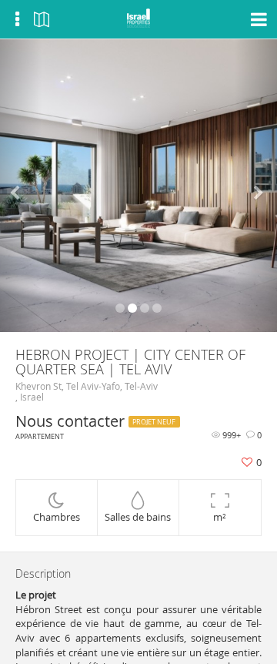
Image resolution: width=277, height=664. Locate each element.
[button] (21, 185)
